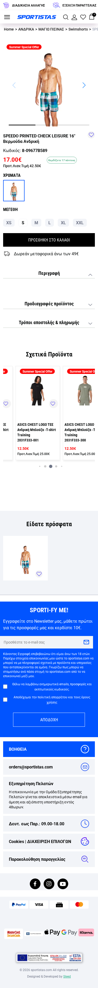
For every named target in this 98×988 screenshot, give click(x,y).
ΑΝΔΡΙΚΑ (26, 29)
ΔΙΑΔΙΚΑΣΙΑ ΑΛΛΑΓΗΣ (28, 5)
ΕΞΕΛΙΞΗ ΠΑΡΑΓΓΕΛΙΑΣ (79, 5)
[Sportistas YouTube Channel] (62, 884)
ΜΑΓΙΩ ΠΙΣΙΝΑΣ (51, 29)
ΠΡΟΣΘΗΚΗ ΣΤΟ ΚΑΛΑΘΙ (49, 240)
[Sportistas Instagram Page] (49, 884)
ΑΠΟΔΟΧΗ (49, 719)
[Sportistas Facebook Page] (35, 884)
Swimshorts (78, 29)
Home (9, 29)
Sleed (67, 976)
